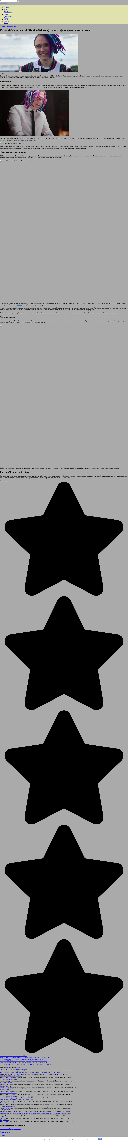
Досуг (6, 18)
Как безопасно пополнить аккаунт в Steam (13, 1056)
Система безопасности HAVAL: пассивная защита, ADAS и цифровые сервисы (25, 1064)
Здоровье (7, 21)
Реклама (2, 1135)
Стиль (6, 11)
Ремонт (6, 19)
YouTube (19, 305)
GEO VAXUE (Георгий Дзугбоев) (11, 1076)
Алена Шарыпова (5, 1089)
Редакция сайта (5, 1132)
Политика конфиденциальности (10, 1129)
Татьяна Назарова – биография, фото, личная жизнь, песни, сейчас (21, 1103)
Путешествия (8, 13)
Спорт (6, 14)
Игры (5, 9)
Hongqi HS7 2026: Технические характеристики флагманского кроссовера (23, 1061)
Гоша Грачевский (5, 1109)
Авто (5, 6)
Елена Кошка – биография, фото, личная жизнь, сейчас (17, 1099)
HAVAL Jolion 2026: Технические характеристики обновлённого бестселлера (24, 1057)
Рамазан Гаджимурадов (7, 1106)
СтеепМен (3, 3)
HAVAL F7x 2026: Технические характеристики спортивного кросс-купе (23, 1062)
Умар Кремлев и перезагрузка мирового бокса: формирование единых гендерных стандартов (30, 1072)
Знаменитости (8, 16)
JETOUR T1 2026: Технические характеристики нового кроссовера (21, 1059)
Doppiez (2, 1116)
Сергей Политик (5, 1086)
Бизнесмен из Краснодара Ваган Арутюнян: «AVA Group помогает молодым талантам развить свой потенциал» (36, 1113)
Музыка (6, 7)
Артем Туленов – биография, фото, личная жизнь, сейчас (18, 1096)
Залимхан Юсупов (6, 1082)
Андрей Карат (4, 1120)
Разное (6, 23)
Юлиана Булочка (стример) (8, 1093)
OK (100, 1139)
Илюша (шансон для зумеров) (9, 1079)
